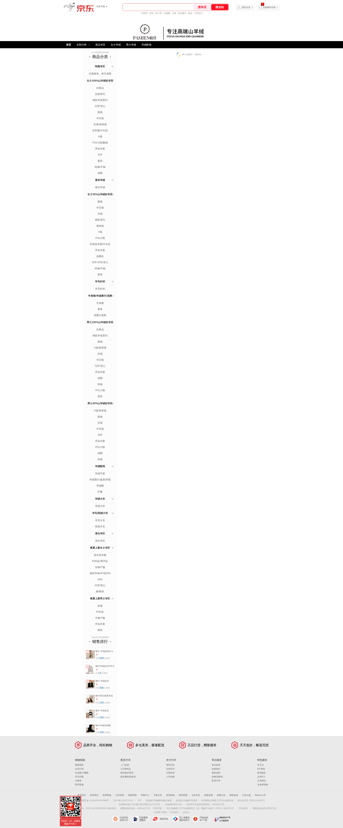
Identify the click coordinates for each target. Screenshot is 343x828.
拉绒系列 (100, 94)
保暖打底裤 (100, 315)
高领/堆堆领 (100, 124)
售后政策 (216, 765)
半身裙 (100, 303)
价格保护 (216, 769)
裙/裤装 (100, 591)
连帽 (100, 173)
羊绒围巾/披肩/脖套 (100, 479)
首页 (68, 44)
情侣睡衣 (182, 13)
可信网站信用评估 (121, 819)
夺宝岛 (260, 765)
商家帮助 (132, 795)
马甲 (100, 154)
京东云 (186, 812)
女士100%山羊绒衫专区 (100, 80)
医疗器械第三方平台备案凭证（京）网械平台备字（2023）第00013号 (200, 808)
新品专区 (100, 44)
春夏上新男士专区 (100, 598)
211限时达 (126, 769)
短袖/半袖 (100, 166)
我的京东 (246, 7)
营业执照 (243, 808)
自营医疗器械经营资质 (186, 800)
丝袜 (151, 13)
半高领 (100, 118)
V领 (100, 136)
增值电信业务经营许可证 (264, 808)
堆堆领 (100, 225)
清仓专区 (100, 533)
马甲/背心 (100, 366)
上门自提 (125, 765)
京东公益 (246, 795)
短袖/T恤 (100, 567)
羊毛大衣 (100, 520)
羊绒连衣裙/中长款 (100, 244)
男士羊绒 (131, 44)
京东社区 (196, 795)
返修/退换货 (217, 776)
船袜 (190, 13)
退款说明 (216, 773)
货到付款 (170, 765)
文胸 (174, 13)
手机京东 (157, 795)
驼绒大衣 (100, 526)
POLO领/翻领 (100, 142)
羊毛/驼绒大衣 (100, 513)
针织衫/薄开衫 (100, 561)
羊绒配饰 (146, 44)
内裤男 (144, 13)
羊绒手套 (100, 473)
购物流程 (79, 765)
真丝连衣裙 (100, 555)
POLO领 (100, 238)
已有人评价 (103, 658)
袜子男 (158, 13)
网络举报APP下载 (201, 819)
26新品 (100, 87)
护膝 (100, 491)
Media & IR (260, 795)
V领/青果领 (100, 347)
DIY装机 (261, 769)
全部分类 (81, 44)
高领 (100, 213)
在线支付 (170, 769)
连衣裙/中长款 (100, 130)
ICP (139, 800)
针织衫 (100, 611)
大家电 (78, 780)
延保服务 (261, 773)
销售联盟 (183, 795)
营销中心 (145, 795)
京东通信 (261, 780)
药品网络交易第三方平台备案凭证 (217, 800)
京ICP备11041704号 (123, 800)
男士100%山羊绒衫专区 (100, 322)
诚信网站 (161, 819)
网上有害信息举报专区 (181, 819)
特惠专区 (100, 66)
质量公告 (221, 795)
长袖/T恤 (100, 617)
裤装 (100, 309)
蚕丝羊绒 (100, 180)
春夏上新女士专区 (100, 547)
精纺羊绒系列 (100, 100)
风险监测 (208, 795)
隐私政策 (234, 795)
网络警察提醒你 (141, 819)
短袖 (100, 384)
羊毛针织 (100, 281)
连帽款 (100, 256)
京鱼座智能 (262, 784)
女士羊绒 (116, 44)
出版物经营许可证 (173, 804)
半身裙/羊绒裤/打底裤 (100, 295)
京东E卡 (261, 776)
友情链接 (170, 795)
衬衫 (100, 579)
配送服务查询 (127, 773)
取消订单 (216, 780)
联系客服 (79, 784)
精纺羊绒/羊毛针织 (100, 573)
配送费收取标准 (128, 776)
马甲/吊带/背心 (100, 262)
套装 (100, 160)
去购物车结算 (269, 7)
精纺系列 (100, 219)
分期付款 (170, 773)
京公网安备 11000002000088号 (93, 800)
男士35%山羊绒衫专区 (100, 403)
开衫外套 (100, 148)
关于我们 (81, 795)
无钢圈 (167, 13)
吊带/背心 (100, 106)
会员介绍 (79, 769)
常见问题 (79, 776)
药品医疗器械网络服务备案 (159, 800)
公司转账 (170, 776)
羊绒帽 (100, 485)
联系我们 (94, 795)
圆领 (100, 112)
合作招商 (119, 795)
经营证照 (157, 808)
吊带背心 (198, 13)
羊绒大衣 (100, 498)
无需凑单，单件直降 (100, 73)
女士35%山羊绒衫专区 (100, 194)
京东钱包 (174, 812)
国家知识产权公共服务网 (221, 819)
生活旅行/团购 (81, 773)
